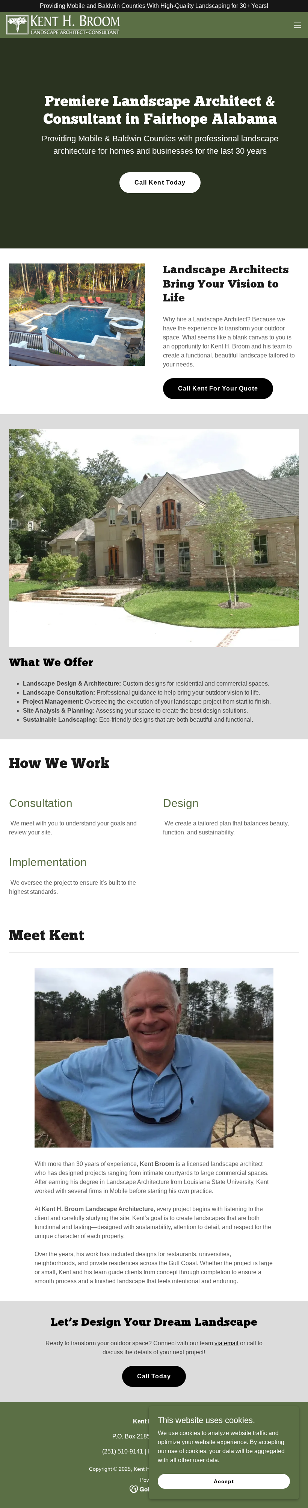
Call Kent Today (159, 182)
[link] (63, 25)
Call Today (154, 1376)
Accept (224, 1481)
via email (226, 1343)
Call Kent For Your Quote (218, 388)
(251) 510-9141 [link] (122, 1451)
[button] (297, 25)
